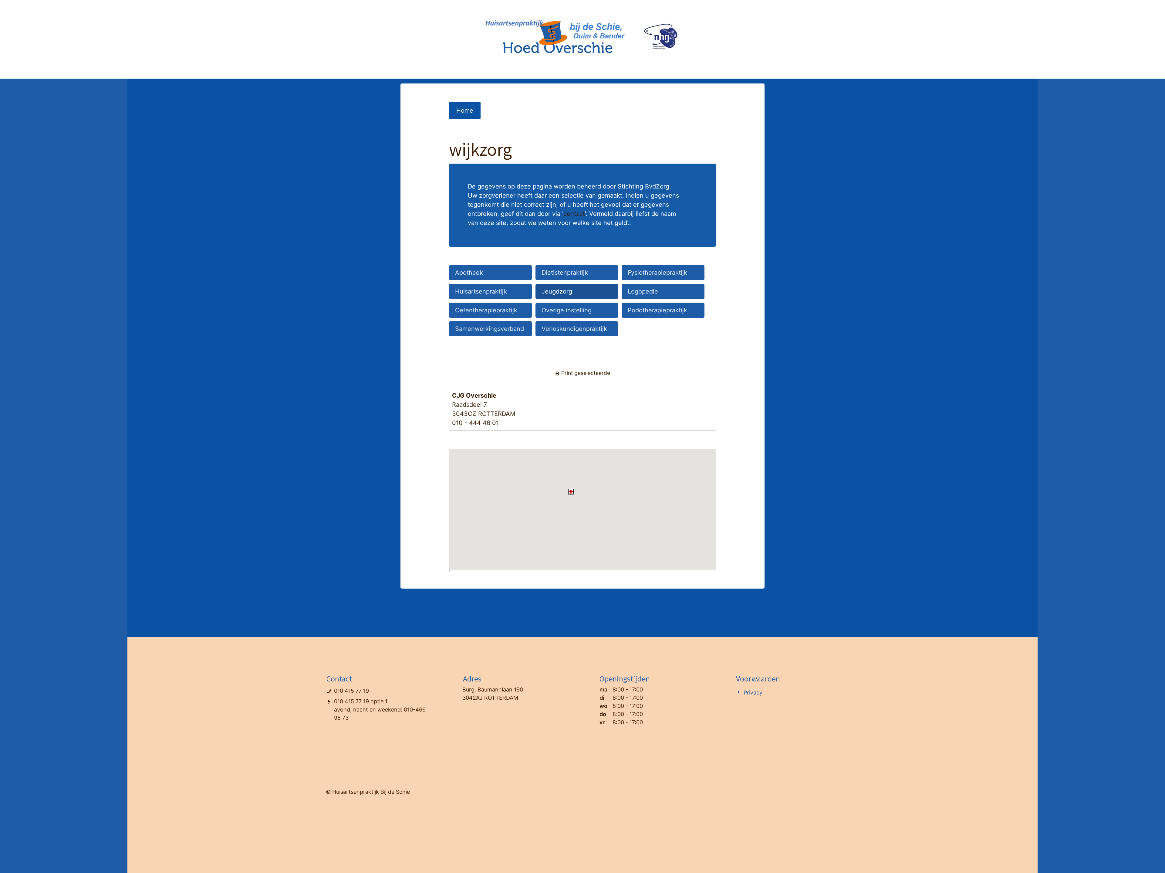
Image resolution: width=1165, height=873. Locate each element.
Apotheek (469, 272)
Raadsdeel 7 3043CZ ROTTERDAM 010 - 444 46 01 (483, 409)
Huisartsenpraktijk (481, 291)
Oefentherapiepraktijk (486, 310)
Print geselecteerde (585, 373)
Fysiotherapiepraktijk (657, 272)
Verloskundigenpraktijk (574, 328)
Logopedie (643, 291)
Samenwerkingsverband (489, 328)
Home (464, 110)
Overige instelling (567, 310)
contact (574, 213)
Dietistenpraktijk (565, 272)
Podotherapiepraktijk (657, 310)
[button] (571, 491)
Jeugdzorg (557, 291)
